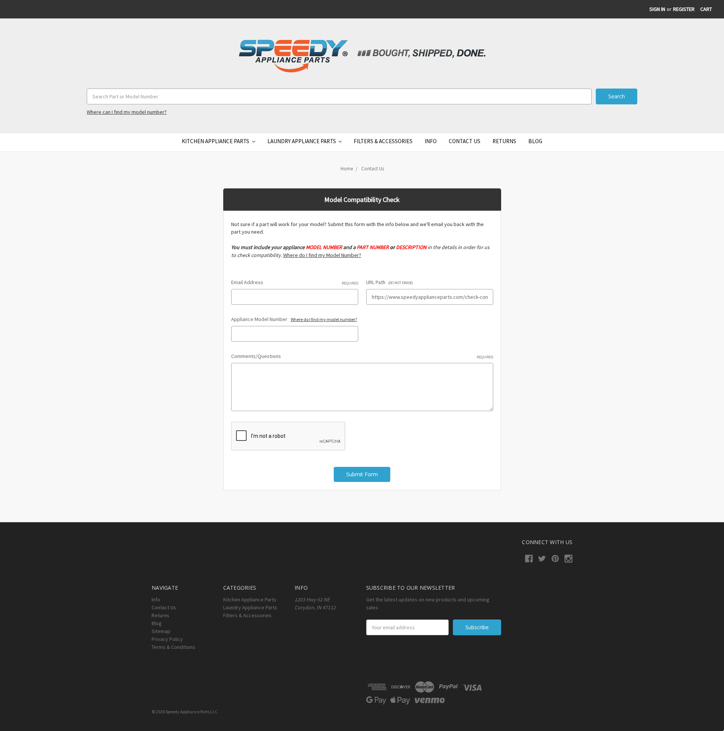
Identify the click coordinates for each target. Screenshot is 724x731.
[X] (542, 559)
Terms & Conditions (173, 647)
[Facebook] (529, 559)
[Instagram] (568, 559)
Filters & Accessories (383, 141)
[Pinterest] (555, 559)
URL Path (389, 282)
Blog (535, 141)
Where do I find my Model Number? (322, 255)
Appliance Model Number (294, 319)
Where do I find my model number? (324, 319)
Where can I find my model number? (127, 112)
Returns (504, 141)
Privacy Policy (167, 639)
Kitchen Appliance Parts (216, 141)
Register (684, 9)
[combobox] (339, 96)
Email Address (294, 282)
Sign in (657, 9)
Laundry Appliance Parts (302, 141)
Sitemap (161, 631)
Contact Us (464, 141)
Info (431, 141)
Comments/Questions (362, 356)
